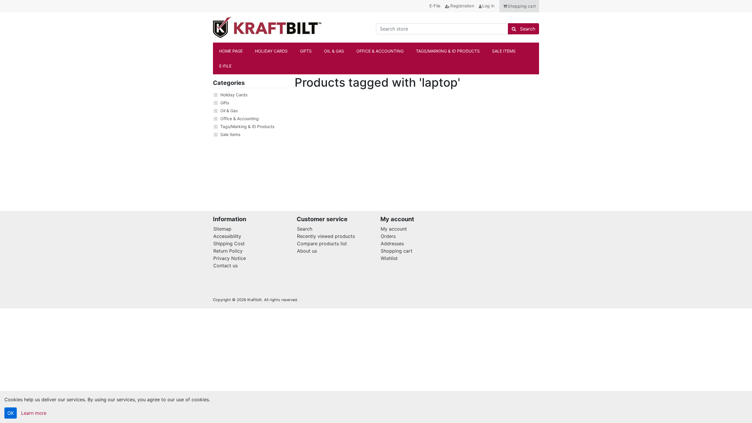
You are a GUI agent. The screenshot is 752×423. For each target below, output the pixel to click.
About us (307, 251)
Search (304, 229)
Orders (388, 236)
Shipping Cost (229, 243)
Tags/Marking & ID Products (247, 126)
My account (394, 229)
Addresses (392, 243)
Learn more (33, 413)
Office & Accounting (239, 118)
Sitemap (222, 229)
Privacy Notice (229, 258)
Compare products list (322, 243)
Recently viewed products (326, 236)
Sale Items (230, 134)
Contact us (225, 265)
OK (10, 413)
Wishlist (389, 258)
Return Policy (228, 251)
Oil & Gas (229, 110)
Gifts (224, 102)
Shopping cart (396, 251)
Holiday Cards (233, 94)
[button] (519, 6)
